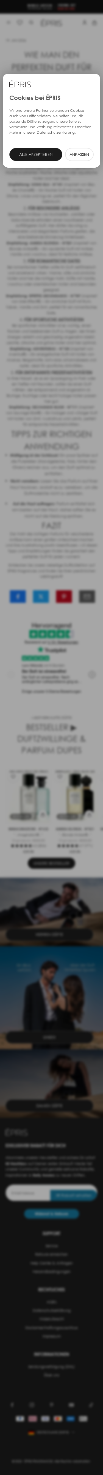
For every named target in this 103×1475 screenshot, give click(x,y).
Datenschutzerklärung (56, 132)
